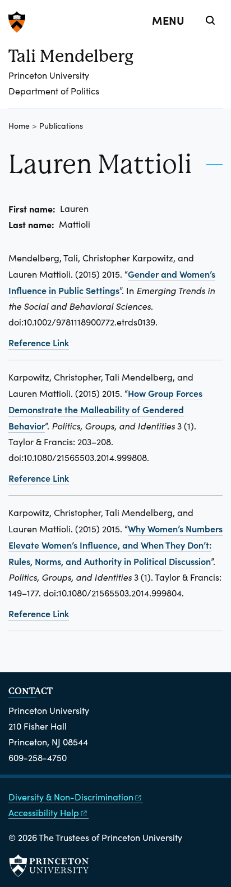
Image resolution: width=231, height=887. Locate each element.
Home (19, 125)
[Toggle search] (210, 20)
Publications (61, 125)
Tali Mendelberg (70, 56)
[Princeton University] (115, 22)
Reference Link (38, 342)
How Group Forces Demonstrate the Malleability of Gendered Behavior (105, 409)
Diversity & (70, 797)
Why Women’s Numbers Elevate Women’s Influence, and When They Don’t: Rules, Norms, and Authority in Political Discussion (115, 544)
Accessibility (43, 812)
